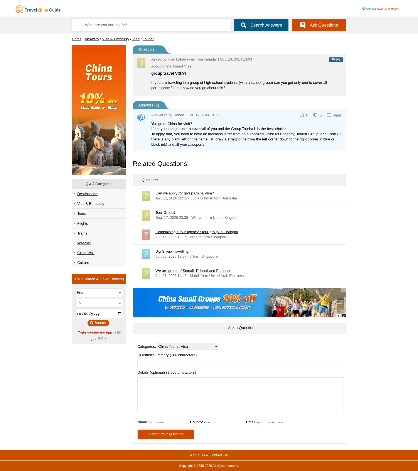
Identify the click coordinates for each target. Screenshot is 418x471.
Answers (92, 39)
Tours (81, 213)
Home (76, 39)
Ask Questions (324, 25)
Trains (82, 233)
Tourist (148, 39)
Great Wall (85, 253)
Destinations (87, 194)
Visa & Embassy (115, 39)
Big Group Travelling (172, 251)
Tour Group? (165, 213)
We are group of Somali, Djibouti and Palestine (193, 271)
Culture (83, 263)
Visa (136, 39)
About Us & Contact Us (209, 455)
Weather (84, 243)
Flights (82, 223)
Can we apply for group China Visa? (184, 193)
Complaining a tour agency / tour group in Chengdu (196, 232)
